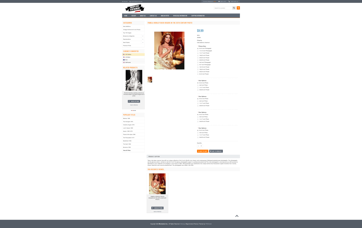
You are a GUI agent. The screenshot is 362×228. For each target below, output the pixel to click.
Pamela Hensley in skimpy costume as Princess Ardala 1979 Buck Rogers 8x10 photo (133, 94)
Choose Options (134, 101)
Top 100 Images (127, 33)
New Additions (127, 26)
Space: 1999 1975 (128, 131)
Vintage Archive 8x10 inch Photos (131, 29)
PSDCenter (209, 224)
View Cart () (234, 1)
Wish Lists (223, 1)
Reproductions (127, 39)
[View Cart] (238, 8)
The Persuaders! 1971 (129, 137)
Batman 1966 (126, 118)
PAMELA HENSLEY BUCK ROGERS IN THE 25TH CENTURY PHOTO (157, 198)
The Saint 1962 (127, 144)
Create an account (138, 1)
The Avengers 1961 (128, 121)
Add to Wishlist (133, 105)
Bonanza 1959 (127, 147)
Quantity (199, 143)
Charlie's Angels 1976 (128, 125)
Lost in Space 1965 (128, 128)
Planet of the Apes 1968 (129, 134)
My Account (125, 1)
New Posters (126, 42)
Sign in (130, 1)
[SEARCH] (234, 8)
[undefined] (169, 69)
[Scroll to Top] (237, 216)
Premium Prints (127, 45)
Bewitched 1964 (127, 141)
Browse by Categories (128, 36)
